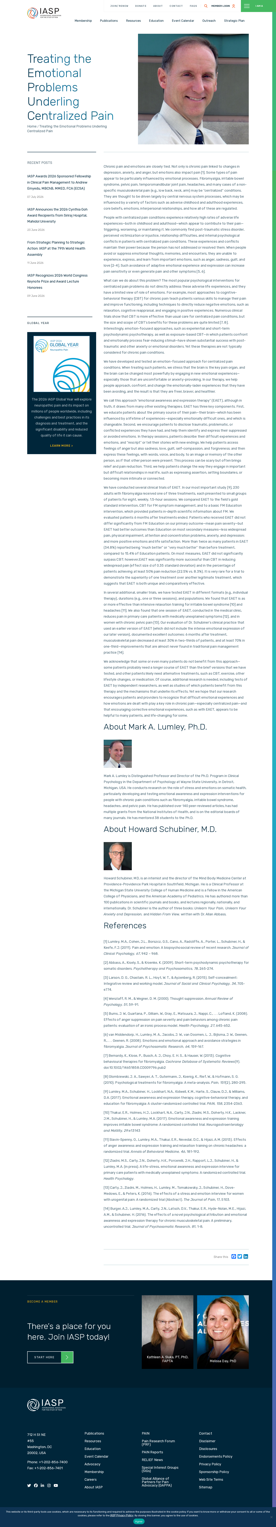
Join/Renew (119, 5)
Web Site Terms (211, 1480)
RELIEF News (152, 1460)
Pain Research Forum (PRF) (158, 1443)
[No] (271, 1517)
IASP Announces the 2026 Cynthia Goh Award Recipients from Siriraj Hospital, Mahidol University (57, 215)
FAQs (193, 5)
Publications (94, 1434)
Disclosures (208, 1449)
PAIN (145, 1434)
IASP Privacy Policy (121, 1515)
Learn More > (61, 445)
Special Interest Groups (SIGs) (160, 1469)
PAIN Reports (152, 1452)
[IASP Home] (44, 13)
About (158, 5)
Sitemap (205, 1487)
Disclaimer (207, 1441)
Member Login (220, 5)
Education (92, 1449)
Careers (90, 1480)
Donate (140, 5)
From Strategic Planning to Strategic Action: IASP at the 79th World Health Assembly (56, 248)
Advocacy (92, 1464)
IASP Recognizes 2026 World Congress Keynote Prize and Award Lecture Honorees (57, 281)
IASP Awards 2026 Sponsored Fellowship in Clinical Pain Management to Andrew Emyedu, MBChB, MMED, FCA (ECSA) (59, 182)
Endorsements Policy (215, 1457)
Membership (94, 1472)
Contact (176, 5)
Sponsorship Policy (214, 1472)
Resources (92, 1441)
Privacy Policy (210, 1464)
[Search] (206, 6)
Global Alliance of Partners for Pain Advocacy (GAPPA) (157, 1482)
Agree (139, 1521)
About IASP (93, 1487)
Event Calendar (96, 1457)
